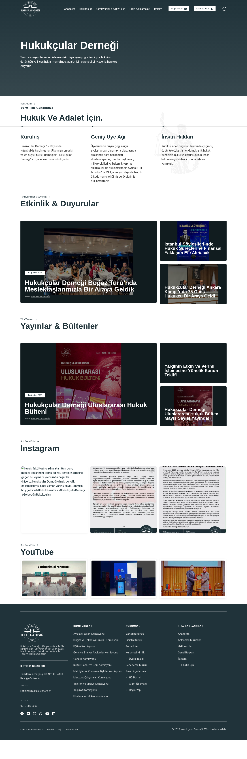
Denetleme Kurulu (136, 665)
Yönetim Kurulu (135, 634)
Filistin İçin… (188, 665)
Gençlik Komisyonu (84, 659)
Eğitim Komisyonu (84, 646)
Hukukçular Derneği (40, 296)
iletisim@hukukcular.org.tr (35, 690)
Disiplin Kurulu (134, 640)
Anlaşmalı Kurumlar (189, 640)
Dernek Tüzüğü (54, 729)
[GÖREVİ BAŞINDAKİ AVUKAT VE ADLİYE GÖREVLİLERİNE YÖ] (192, 499)
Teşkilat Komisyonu (85, 690)
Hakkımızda (85, 8)
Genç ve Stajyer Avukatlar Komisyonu (95, 652)
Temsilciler (132, 646)
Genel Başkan (186, 652)
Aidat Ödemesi (138, 683)
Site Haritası (72, 729)
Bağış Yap (135, 690)
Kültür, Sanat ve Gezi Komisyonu (92, 665)
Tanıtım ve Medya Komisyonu (90, 683)
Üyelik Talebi (136, 659)
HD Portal (134, 677)
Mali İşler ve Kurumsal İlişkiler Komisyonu (97, 671)
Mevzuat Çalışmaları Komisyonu (92, 677)
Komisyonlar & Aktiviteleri (110, 8)
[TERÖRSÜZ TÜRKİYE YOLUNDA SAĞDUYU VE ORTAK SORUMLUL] (123, 499)
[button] (223, 9)
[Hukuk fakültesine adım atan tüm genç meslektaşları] (54, 499)
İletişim (158, 8)
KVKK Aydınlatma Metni (32, 729)
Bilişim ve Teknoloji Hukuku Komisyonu (96, 640)
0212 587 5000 (28, 706)
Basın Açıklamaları (139, 8)
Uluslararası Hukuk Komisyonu (91, 696)
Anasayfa (69, 8)
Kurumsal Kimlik (135, 652)
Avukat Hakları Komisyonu (89, 634)
